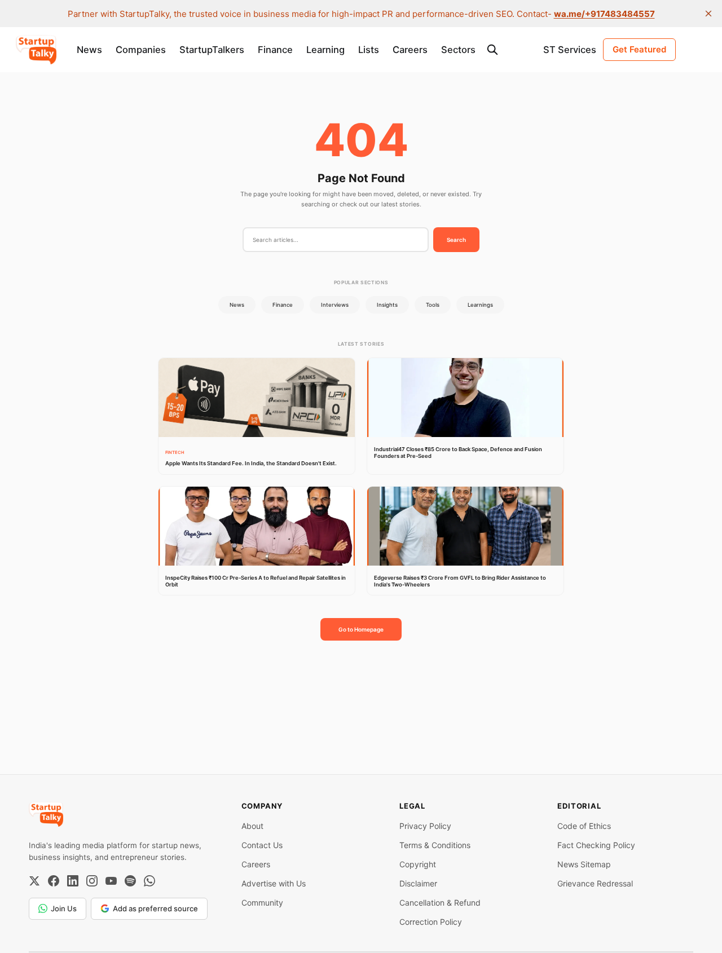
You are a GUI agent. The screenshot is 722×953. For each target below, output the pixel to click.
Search (456, 239)
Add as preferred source (155, 908)
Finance (275, 49)
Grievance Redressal (595, 883)
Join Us (64, 908)
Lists (368, 49)
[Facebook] (53, 880)
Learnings (480, 305)
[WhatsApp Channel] (149, 880)
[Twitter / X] (34, 880)
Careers (410, 49)
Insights (387, 305)
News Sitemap (584, 864)
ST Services (569, 49)
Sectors (458, 49)
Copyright (417, 864)
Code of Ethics (584, 826)
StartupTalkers (211, 49)
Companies (141, 49)
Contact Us (262, 845)
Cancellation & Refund (440, 902)
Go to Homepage (361, 629)
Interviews (335, 305)
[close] (708, 14)
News (89, 49)
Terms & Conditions (434, 845)
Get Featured (639, 49)
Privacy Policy (425, 826)
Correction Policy (430, 921)
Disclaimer (418, 883)
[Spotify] (130, 880)
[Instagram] (92, 880)
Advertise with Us (273, 883)
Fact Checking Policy (596, 845)
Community (262, 902)
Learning (325, 49)
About (252, 826)
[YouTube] (111, 880)
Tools (432, 305)
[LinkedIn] (72, 880)
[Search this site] (492, 49)
